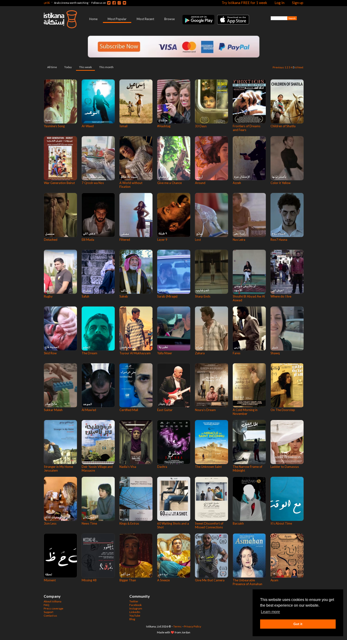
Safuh (85, 296)
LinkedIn (134, 612)
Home (93, 19)
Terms (177, 626)
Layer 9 (162, 239)
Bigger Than (127, 580)
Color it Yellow (281, 183)
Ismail (123, 126)
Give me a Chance (169, 183)
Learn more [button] (270, 612)
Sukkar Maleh (53, 410)
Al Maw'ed (89, 410)
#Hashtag (163, 126)
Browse (169, 19)
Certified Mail (128, 410)
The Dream (89, 353)
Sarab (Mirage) (167, 296)
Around (200, 183)
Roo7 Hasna (279, 239)
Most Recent (145, 19)
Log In (279, 2)
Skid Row (50, 353)
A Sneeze (163, 580)
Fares (236, 353)
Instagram (135, 608)
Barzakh (238, 523)
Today (68, 67)
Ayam (274, 580)
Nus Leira (239, 239)
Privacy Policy (192, 626)
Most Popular (117, 19)
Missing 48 (89, 580)
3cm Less (50, 523)
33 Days (201, 126)
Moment (50, 580)
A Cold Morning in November (245, 412)
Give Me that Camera (209, 580)
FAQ (46, 605)
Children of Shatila (283, 126)
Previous (278, 67)
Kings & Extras (129, 523)
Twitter (133, 601)
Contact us (50, 615)
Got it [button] (297, 624)
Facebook (135, 605)
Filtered (124, 239)
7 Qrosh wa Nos (93, 183)
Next (300, 67)
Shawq (275, 353)
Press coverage (53, 608)
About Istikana (52, 601)
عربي (47, 2)
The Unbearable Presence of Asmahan (247, 582)
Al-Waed (88, 126)
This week (85, 67)
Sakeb (123, 296)
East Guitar (165, 410)
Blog (132, 619)
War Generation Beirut (59, 183)
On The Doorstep (283, 410)
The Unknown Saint (208, 467)
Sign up (297, 2)
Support (48, 612)
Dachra (162, 467)
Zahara (200, 353)
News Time (89, 523)
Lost (198, 239)
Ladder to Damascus (285, 467)
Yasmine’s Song (54, 126)
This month (106, 67)
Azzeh (237, 183)
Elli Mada (88, 239)
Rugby (48, 296)
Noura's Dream (205, 410)
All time (52, 67)
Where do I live (281, 296)
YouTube (134, 615)
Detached (50, 239)
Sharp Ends (202, 296)
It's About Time (281, 523)
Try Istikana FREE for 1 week (244, 2)
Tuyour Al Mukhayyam (135, 353)
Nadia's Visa (127, 467)
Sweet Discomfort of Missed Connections (209, 525)
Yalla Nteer (164, 353)
